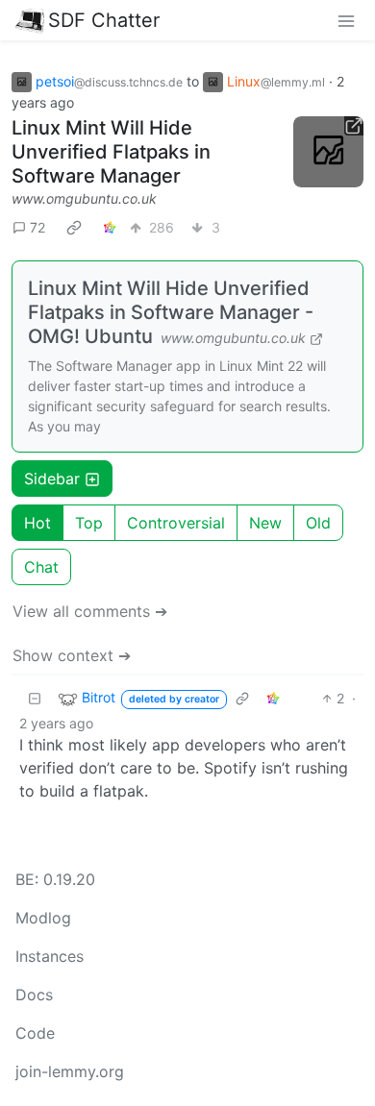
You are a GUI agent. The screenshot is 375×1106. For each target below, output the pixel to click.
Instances (49, 956)
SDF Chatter (104, 20)
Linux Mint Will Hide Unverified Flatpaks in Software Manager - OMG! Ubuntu (170, 312)
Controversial (176, 522)
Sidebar (52, 478)
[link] (74, 227)
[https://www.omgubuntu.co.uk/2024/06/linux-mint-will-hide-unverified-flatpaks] (328, 151)
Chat (41, 567)
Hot (37, 522)
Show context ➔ (71, 655)
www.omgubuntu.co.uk (84, 198)
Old (318, 522)
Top (89, 522)
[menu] (346, 20)
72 (37, 227)
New (265, 522)
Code (35, 1033)
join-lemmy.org (69, 1071)
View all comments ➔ (89, 611)
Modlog (43, 917)
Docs (34, 994)
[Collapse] (34, 698)
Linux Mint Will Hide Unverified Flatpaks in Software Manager (111, 151)
